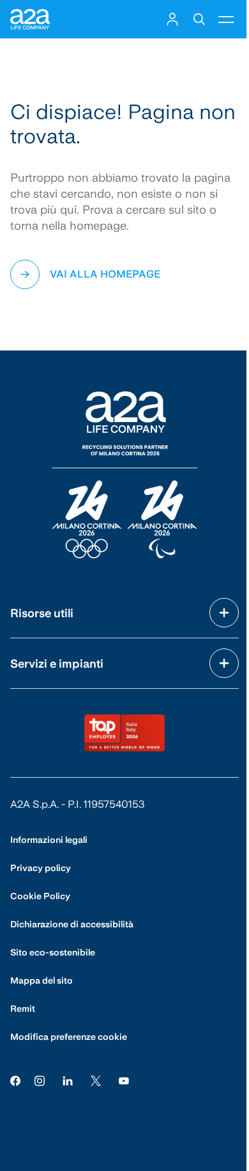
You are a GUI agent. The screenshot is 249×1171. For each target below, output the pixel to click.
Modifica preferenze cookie (68, 1037)
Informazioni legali (48, 840)
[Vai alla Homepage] (30, 19)
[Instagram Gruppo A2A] (39, 1080)
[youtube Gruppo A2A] (124, 1080)
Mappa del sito (41, 980)
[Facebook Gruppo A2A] (15, 1080)
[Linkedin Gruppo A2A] (68, 1080)
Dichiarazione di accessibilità (71, 924)
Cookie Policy (40, 896)
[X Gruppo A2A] (96, 1080)
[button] (172, 19)
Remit (22, 1008)
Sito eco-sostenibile (52, 952)
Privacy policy (40, 868)
